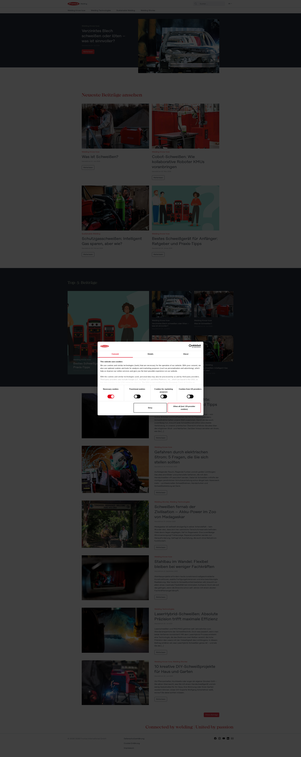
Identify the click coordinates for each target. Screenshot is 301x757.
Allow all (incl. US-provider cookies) (184, 407)
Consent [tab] (115, 354)
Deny (150, 408)
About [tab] (185, 354)
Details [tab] (150, 354)
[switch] (137, 396)
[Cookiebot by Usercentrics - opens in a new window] (190, 346)
